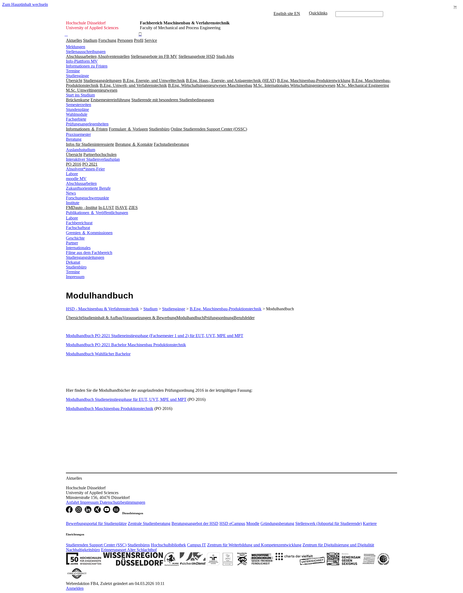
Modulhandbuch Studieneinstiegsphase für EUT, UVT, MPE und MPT (126, 399)
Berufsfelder (244, 317)
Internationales (78, 247)
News (71, 193)
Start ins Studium (80, 95)
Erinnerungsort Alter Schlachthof (129, 549)
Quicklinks (318, 13)
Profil (138, 40)
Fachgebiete (76, 119)
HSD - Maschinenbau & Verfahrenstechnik (102, 309)
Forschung (107, 40)
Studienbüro (76, 267)
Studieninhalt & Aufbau (102, 317)
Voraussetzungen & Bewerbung (149, 317)
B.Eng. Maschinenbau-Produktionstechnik (226, 309)
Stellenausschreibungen (86, 51)
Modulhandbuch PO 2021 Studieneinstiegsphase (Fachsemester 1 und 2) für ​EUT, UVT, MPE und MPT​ (154, 335)
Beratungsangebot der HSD (194, 523)
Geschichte (75, 238)
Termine (73, 71)
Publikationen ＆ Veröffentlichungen (97, 212)
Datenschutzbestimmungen (122, 502)
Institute (72, 202)
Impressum (75, 276)
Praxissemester (78, 134)
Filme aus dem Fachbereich (89, 252)
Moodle (252, 523)
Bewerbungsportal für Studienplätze (96, 523)
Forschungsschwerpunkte (87, 198)
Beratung (73, 139)
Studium (90, 40)
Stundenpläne (77, 109)
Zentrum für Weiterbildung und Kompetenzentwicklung (254, 545)
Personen (125, 40)
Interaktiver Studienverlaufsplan (93, 159)
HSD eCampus (232, 523)
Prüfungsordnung (219, 317)
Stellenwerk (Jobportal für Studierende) (328, 523)
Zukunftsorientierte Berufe (88, 188)
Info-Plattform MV (82, 61)
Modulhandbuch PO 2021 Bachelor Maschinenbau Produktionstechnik (126, 344)
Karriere (370, 523)
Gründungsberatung (277, 523)
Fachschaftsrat (78, 227)
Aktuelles (74, 40)
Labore (72, 173)
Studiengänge (77, 75)
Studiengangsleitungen (85, 257)
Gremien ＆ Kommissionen (89, 232)
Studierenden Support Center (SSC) (96, 545)
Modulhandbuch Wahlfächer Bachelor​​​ (98, 354)
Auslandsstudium (80, 149)
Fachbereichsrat (79, 223)
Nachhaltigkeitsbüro (83, 549)
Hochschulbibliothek (168, 545)
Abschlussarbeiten (81, 183)
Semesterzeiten (78, 104)
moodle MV (76, 178)
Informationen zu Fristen (86, 66)
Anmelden (75, 588)
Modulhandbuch (190, 317)
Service (150, 40)
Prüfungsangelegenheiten (87, 124)
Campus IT (196, 545)
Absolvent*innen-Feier (85, 169)
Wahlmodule (76, 114)
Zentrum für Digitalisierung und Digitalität (338, 545)
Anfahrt (73, 502)
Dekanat (73, 262)
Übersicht (74, 317)
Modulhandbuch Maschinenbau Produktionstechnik (109, 408)
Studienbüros (139, 545)
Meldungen (75, 46)
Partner (72, 243)
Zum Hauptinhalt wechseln (25, 4)
